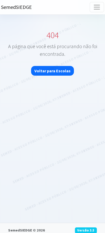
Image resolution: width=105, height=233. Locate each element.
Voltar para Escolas (52, 70)
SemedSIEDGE (16, 7)
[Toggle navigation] (97, 7)
